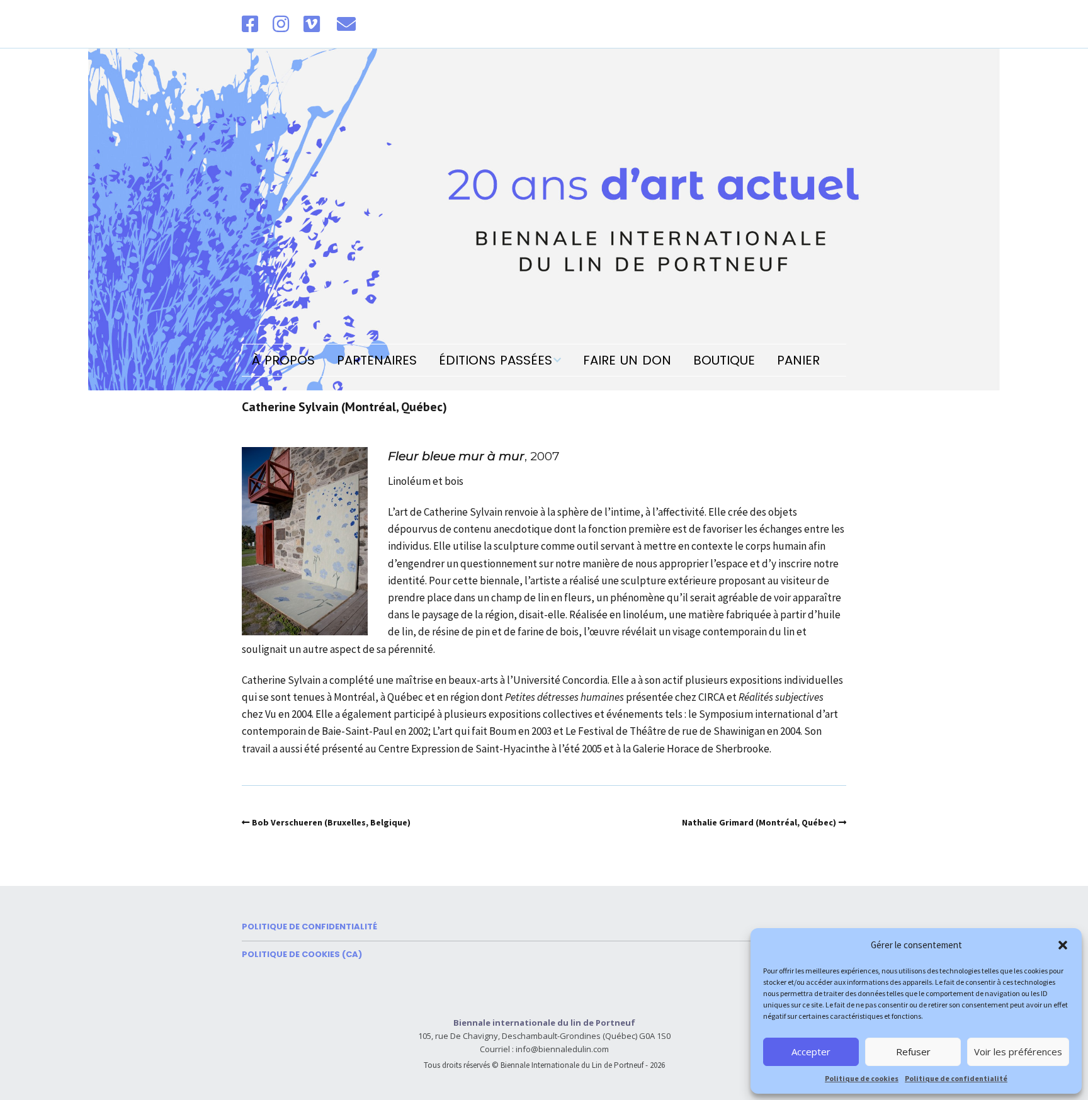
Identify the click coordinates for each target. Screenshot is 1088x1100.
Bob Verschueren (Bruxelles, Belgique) (331, 822)
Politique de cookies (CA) (302, 954)
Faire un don (627, 360)
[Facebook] (253, 24)
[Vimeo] (311, 24)
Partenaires (377, 360)
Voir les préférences (1018, 1051)
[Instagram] (280, 24)
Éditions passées (495, 360)
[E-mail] (346, 24)
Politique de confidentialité (956, 1078)
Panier (798, 360)
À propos (283, 360)
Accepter (810, 1051)
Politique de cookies (861, 1078)
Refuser (913, 1051)
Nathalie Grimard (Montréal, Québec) (759, 822)
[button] (1063, 945)
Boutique (724, 360)
